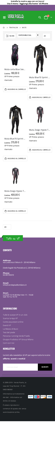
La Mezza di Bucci (10, 329)
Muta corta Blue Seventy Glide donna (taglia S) (15, 69)
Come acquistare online (13, 321)
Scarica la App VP (10, 318)
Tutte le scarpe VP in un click (15, 314)
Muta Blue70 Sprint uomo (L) (40, 77)
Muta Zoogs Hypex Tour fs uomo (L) (15, 191)
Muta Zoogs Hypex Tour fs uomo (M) (40, 130)
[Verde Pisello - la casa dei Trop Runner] (16, 17)
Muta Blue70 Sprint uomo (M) (15, 138)
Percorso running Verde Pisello (16, 336)
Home (4, 27)
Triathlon (13, 27)
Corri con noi (8, 343)
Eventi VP (7, 325)
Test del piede (9, 332)
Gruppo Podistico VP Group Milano (18, 339)
